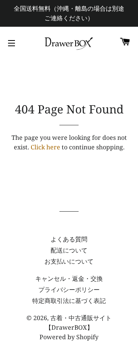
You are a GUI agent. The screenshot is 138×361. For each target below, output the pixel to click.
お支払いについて (69, 261)
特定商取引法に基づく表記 (69, 300)
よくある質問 (69, 239)
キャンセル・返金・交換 (69, 278)
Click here (45, 147)
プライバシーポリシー (69, 289)
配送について (69, 250)
